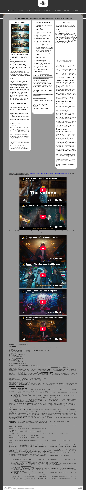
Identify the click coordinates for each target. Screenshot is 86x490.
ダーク (64, 367)
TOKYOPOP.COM (54, 472)
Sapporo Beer (12, 173)
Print (6, 487)
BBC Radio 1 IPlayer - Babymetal (41, 108)
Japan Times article (15, 123)
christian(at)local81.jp (22, 107)
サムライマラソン (54, 367)
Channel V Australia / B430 (39, 100)
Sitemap (9, 487)
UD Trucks (35, 98)
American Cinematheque (26, 466)
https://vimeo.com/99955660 (25, 460)
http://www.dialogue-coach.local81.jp (16, 386)
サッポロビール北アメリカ (18, 426)
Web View (80, 488)
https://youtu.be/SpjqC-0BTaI (47, 372)
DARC (37, 92)
